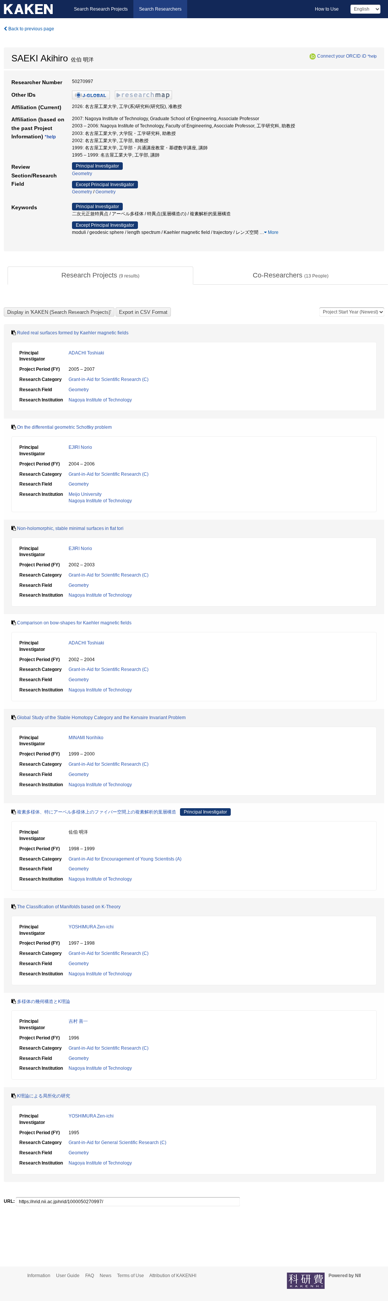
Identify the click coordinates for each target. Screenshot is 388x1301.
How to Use (327, 9)
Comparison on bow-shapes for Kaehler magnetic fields (74, 622)
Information (38, 1275)
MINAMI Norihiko (86, 737)
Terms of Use (130, 1275)
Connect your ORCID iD (341, 56)
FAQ (89, 1275)
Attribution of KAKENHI (172, 1275)
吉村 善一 (78, 1021)
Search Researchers (160, 9)
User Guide (68, 1275)
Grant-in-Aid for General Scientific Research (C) (117, 1142)
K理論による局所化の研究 (43, 1096)
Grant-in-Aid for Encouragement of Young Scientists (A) (125, 859)
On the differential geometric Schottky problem (64, 427)
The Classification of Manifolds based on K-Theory (68, 906)
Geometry (82, 173)
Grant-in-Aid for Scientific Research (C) (109, 379)
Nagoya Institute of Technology (100, 400)
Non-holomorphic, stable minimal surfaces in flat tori (70, 528)
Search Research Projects (101, 9)
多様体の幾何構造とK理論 (43, 1001)
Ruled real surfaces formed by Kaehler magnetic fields (72, 332)
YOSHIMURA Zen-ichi (91, 927)
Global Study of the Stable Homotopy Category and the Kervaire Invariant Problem (101, 717)
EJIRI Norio (80, 447)
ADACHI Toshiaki (86, 353)
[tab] (100, 275)
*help (372, 56)
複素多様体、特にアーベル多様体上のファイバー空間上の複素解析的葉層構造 (96, 812)
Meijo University (85, 494)
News (105, 1275)
